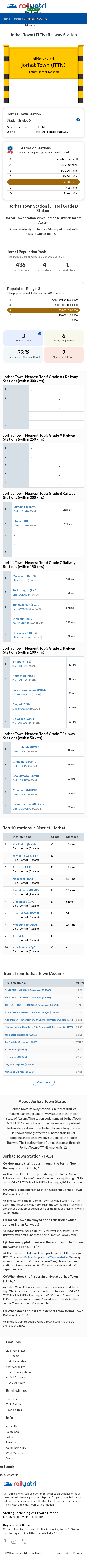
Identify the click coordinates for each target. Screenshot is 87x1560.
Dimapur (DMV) (23, 618)
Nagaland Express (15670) (19, 1071)
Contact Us (12, 1431)
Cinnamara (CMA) (25, 761)
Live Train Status (15, 1350)
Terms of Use (63, 1553)
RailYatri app (32, 1257)
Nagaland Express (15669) (19, 1064)
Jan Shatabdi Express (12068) (21, 1042)
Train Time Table (16, 1361)
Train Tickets (33, 6)
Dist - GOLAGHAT (22, 594)
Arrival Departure (16, 1377)
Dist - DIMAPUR (21, 623)
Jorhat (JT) (20, 936)
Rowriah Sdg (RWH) (26, 747)
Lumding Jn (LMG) (25, 506)
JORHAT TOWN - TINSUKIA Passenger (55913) (32, 1004)
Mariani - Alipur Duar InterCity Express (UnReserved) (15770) (39, 1027)
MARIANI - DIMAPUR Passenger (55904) (28, 997)
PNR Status (12, 1355)
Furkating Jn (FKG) (25, 590)
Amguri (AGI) (21, 704)
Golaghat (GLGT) (23, 718)
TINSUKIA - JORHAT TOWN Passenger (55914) (32, 1012)
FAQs (9, 1437)
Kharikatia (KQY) (24, 947)
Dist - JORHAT (20, 580)
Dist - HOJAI (20, 511)
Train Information (36, 18)
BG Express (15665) (16, 1056)
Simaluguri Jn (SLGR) (26, 604)
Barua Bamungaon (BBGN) (29, 690)
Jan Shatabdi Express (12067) (21, 1034)
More (29, 25)
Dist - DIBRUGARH (22, 637)
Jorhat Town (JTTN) (26, 855)
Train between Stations (19, 1372)
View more (43, 1082)
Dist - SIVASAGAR (22, 608)
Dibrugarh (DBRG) (25, 633)
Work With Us (14, 1453)
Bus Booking (33, 12)
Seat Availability (15, 1366)
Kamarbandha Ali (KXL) (28, 804)
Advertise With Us (17, 1447)
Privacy (77, 1553)
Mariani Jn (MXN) (24, 576)
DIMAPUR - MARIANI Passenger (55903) (28, 990)
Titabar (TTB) (21, 661)
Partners (11, 1442)
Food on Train (14, 1409)
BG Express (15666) (16, 1049)
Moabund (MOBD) (25, 790)
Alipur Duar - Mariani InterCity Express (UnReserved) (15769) (39, 1019)
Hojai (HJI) (21, 521)
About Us (11, 1426)
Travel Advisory (15, 1382)
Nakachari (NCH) (23, 675)
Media (10, 1458)
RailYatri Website (57, 1257)
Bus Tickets (13, 1399)
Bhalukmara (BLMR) (26, 775)
